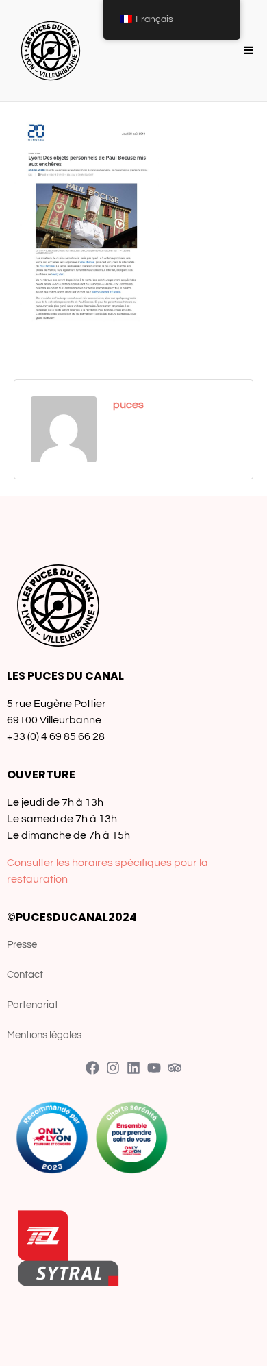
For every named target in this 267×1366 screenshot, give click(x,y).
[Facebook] (92, 1067)
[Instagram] (113, 1067)
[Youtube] (154, 1067)
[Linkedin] (133, 1067)
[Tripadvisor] (174, 1067)
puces (128, 404)
